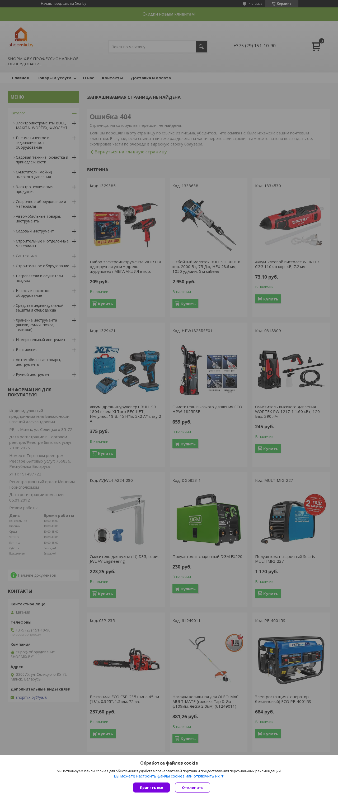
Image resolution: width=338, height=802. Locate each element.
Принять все (151, 787)
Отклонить (192, 787)
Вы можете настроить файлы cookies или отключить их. (167, 776)
